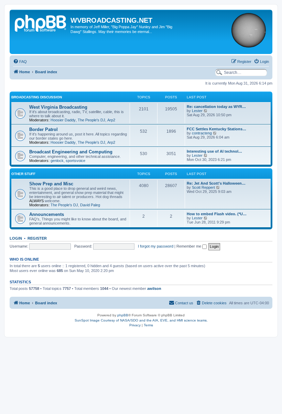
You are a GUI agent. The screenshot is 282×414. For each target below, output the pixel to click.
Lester (197, 111)
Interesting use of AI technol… (214, 151)
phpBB (122, 315)
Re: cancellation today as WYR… (216, 107)
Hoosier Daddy (63, 120)
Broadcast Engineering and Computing (70, 151)
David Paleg (90, 205)
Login (16, 238)
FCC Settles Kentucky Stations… (216, 129)
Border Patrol (43, 129)
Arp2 (111, 120)
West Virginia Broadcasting (58, 107)
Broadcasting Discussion (36, 97)
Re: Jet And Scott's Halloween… (216, 183)
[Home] (40, 22)
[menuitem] (20, 61)
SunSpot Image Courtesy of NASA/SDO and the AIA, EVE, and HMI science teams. (141, 320)
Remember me (189, 246)
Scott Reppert (203, 187)
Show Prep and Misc (51, 183)
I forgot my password (155, 246)
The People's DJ (91, 120)
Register (37, 238)
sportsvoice (75, 161)
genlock (57, 161)
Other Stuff (23, 174)
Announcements (46, 214)
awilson (154, 288)
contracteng (202, 133)
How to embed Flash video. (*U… (217, 214)
